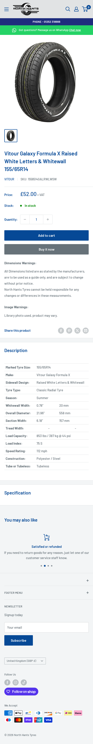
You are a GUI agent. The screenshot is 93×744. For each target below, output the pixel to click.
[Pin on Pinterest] (69, 330)
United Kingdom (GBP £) (21, 660)
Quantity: (11, 219)
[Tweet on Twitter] (77, 330)
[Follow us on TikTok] (24, 682)
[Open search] (68, 9)
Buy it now (47, 249)
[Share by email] (86, 330)
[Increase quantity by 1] (47, 219)
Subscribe (18, 640)
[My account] (76, 9)
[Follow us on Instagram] (16, 682)
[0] (85, 9)
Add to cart (46, 235)
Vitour (9, 179)
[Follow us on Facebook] (7, 682)
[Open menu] (6, 9)
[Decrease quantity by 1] (24, 219)
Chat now (75, 30)
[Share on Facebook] (61, 330)
